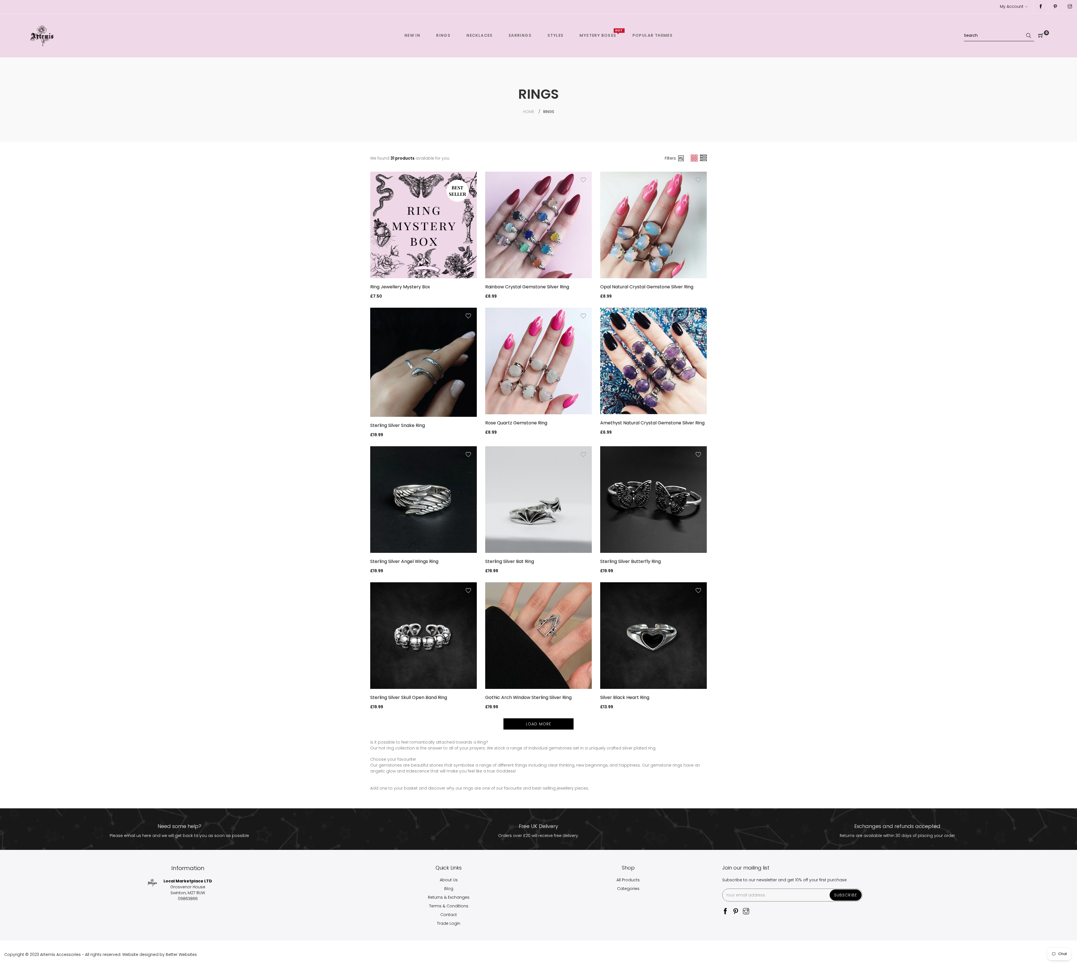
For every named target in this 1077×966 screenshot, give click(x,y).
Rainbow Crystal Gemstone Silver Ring (527, 287)
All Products (628, 880)
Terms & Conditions (448, 906)
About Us (449, 880)
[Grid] (695, 158)
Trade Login (448, 923)
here (146, 835)
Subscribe (845, 895)
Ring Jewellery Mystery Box (400, 287)
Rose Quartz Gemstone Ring (516, 423)
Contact (448, 914)
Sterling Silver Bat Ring (509, 561)
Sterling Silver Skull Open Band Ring (408, 697)
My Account (1011, 6)
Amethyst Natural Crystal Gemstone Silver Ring (652, 423)
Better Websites (181, 954)
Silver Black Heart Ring (624, 697)
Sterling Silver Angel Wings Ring (404, 561)
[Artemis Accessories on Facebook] (1041, 6)
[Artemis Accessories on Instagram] (1070, 6)
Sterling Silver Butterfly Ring (630, 561)
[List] (703, 158)
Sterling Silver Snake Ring (397, 425)
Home (528, 111)
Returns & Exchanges (449, 897)
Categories (628, 888)
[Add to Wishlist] (468, 180)
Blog (448, 888)
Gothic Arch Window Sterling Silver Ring (528, 697)
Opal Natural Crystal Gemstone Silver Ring (646, 287)
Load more (538, 724)
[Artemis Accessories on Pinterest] (1055, 6)
